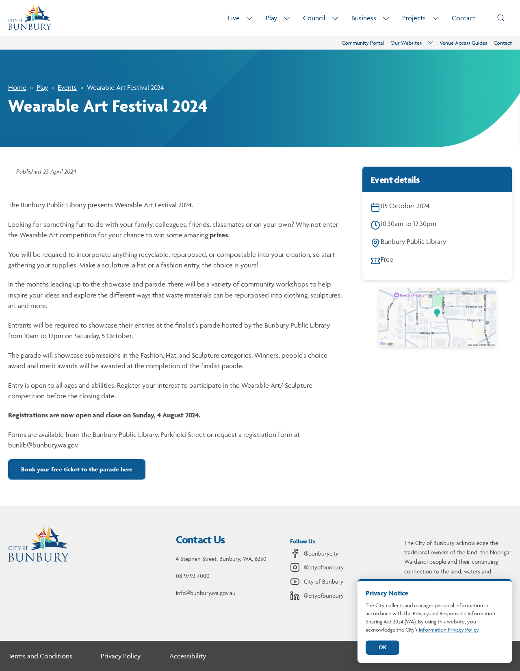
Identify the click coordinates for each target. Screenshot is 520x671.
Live (234, 18)
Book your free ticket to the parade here (76, 469)
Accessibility (187, 656)
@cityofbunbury (324, 567)
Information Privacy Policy (449, 629)
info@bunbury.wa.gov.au (206, 592)
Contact (463, 18)
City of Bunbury (323, 581)
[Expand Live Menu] (249, 18)
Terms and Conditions (40, 656)
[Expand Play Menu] (287, 18)
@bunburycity (321, 553)
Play (271, 18)
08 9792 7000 (193, 575)
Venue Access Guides (463, 42)
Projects (414, 18)
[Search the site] (501, 18)
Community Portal (363, 42)
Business (363, 18)
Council (314, 18)
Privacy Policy (121, 656)
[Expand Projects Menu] (435, 18)
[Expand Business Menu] (386, 18)
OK (382, 647)
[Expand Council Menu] (335, 18)
